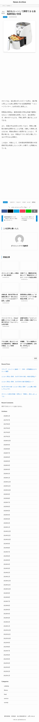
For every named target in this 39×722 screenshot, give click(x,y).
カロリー (12, 202)
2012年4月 (7, 663)
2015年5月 (7, 510)
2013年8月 (7, 597)
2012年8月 (7, 646)
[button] (4, 211)
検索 (35, 358)
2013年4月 (7, 613)
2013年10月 (7, 589)
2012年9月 (7, 642)
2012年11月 (7, 634)
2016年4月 (7, 465)
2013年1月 (7, 626)
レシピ (28, 202)
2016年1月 (7, 477)
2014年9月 (7, 543)
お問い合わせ (31, 716)
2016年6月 (7, 457)
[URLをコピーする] (34, 211)
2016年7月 (7, 453)
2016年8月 (7, 449)
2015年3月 (7, 519)
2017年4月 (7, 428)
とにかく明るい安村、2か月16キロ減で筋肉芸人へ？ (18, 381)
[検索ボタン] (37, 2)
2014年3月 (7, 568)
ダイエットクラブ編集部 (19, 246)
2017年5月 (7, 424)
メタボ (23, 202)
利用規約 (13, 716)
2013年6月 (7, 605)
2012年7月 (7, 651)
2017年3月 (7, 432)
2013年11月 (7, 585)
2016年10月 (7, 440)
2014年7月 (7, 552)
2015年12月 (7, 482)
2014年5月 (7, 560)
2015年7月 (7, 502)
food (5, 694)
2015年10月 (7, 490)
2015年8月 (7, 498)
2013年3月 (7, 618)
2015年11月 (7, 486)
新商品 (33, 202)
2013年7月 (7, 601)
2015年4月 (7, 515)
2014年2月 (7, 572)
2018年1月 (7, 416)
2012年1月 (7, 675)
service (5, 17)
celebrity (6, 686)
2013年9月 (7, 593)
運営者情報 (7, 716)
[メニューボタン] (2, 2)
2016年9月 (7, 445)
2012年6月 (7, 655)
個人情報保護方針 (22, 716)
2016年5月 (7, 461)
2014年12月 (7, 531)
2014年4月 (7, 564)
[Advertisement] (19, 74)
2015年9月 (7, 494)
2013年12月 (7, 580)
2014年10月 (7, 539)
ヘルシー (18, 202)
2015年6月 (7, 506)
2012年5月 (7, 659)
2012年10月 (7, 638)
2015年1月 (7, 527)
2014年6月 (7, 556)
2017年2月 (7, 436)
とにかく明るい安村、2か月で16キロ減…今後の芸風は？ (19, 376)
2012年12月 (7, 630)
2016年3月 (7, 469)
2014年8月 (7, 548)
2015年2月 (7, 523)
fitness (6, 690)
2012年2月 (7, 671)
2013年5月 (7, 609)
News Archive (19, 2)
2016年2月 (7, 473)
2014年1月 (7, 576)
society (6, 702)
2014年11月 (7, 535)
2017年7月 (7, 420)
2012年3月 (7, 667)
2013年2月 (7, 622)
